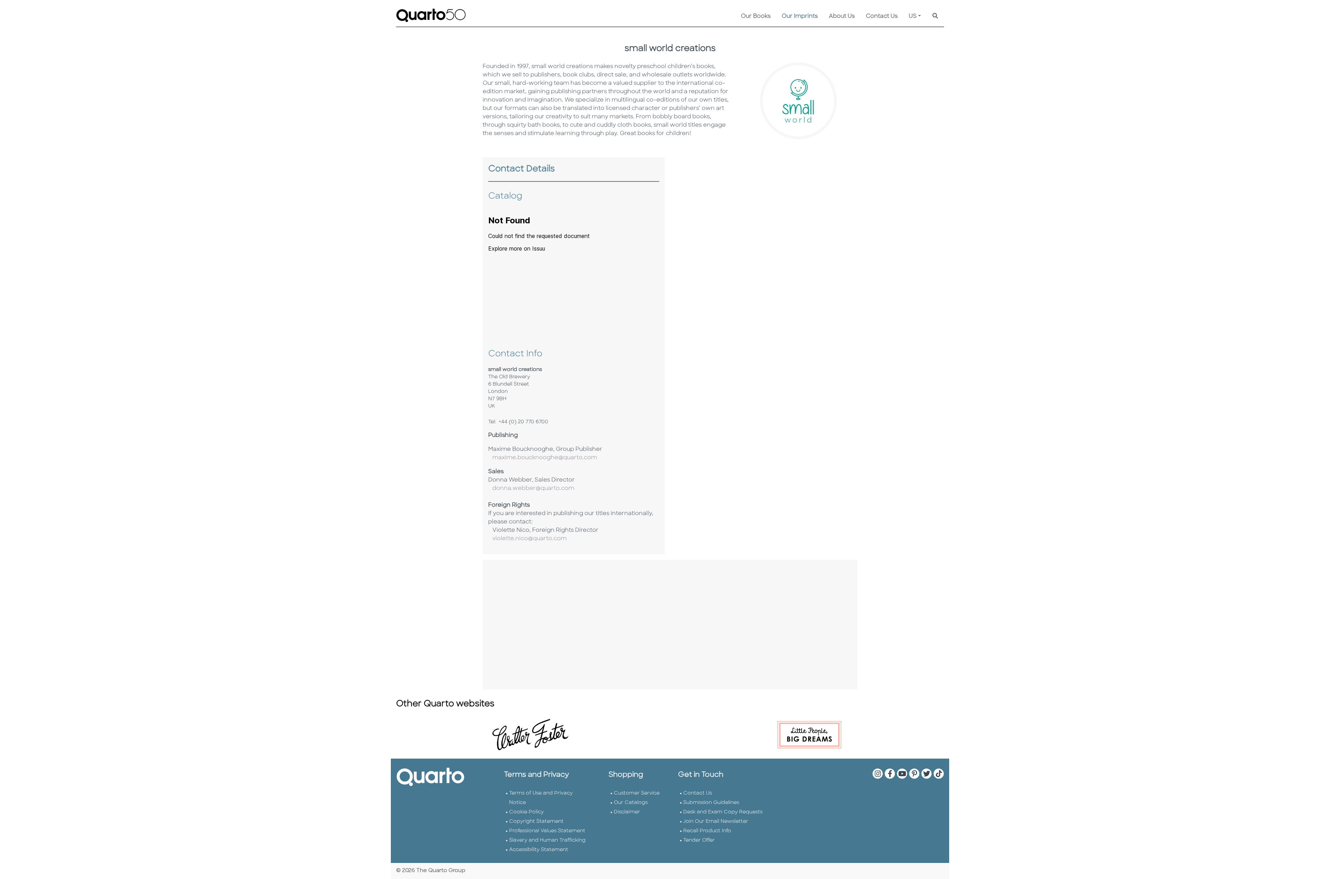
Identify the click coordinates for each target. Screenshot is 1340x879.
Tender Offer (699, 840)
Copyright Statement (536, 821)
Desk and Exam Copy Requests (722, 812)
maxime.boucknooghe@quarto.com (542, 458)
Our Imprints (800, 16)
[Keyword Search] (935, 16)
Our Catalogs (631, 802)
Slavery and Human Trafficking (547, 840)
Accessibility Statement (538, 849)
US (913, 16)
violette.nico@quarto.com (527, 539)
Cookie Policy (526, 812)
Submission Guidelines (711, 802)
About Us (842, 16)
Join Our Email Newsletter (715, 821)
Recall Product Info (707, 831)
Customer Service (637, 793)
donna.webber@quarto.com (531, 488)
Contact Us (882, 16)
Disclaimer (627, 812)
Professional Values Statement (547, 831)
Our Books (755, 16)
